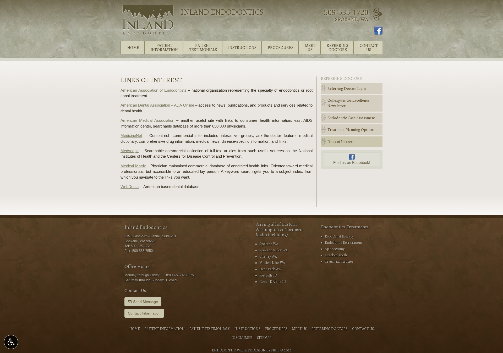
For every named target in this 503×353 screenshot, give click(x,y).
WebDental (130, 186)
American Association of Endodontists (154, 90)
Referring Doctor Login (346, 88)
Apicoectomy (335, 248)
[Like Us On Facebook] (378, 30)
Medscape (130, 150)
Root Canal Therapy (339, 236)
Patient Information (165, 328)
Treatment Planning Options (350, 129)
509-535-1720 (346, 12)
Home (133, 48)
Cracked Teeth (336, 255)
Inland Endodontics (222, 12)
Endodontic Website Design (239, 350)
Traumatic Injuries (339, 261)
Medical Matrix (133, 166)
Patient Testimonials (209, 328)
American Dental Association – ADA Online (157, 105)
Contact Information (144, 313)
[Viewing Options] (11, 342)
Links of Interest (340, 141)
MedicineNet (131, 135)
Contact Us (363, 328)
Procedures (280, 48)
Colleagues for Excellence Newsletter (348, 103)
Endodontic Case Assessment (351, 117)
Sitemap (264, 337)
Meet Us (299, 328)
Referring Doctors (341, 78)
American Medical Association (147, 120)
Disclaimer (242, 337)
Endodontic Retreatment (343, 242)
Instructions (242, 48)
